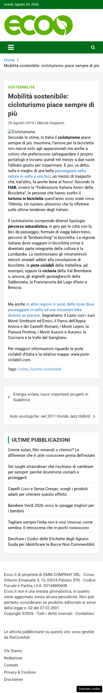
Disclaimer (13, 679)
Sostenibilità (21, 87)
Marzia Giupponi (50, 123)
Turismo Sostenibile (45, 369)
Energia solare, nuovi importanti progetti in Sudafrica (50, 397)
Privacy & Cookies (20, 672)
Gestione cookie (89, 689)
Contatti (11, 665)
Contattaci (85, 613)
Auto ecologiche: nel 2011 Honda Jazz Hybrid (50, 416)
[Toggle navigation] (11, 47)
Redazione (13, 658)
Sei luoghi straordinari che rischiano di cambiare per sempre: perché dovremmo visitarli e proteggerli (50, 472)
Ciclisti (22, 369)
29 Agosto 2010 (21, 123)
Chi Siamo (13, 651)
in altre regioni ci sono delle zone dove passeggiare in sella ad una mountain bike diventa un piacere (51, 310)
